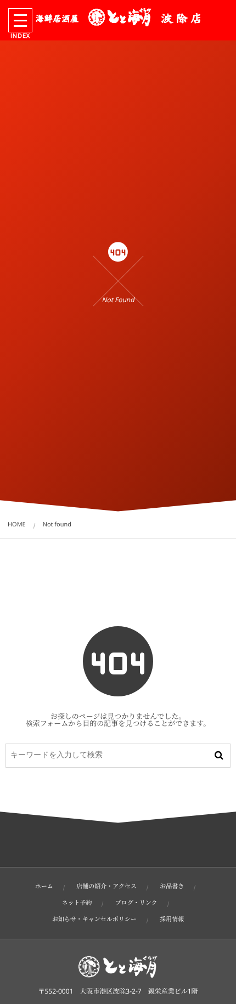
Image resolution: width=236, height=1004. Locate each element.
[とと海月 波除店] (118, 17)
